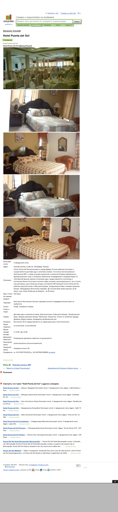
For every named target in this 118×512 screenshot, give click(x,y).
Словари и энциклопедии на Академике (35, 17)
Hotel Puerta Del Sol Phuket (14, 435)
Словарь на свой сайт (68, 13)
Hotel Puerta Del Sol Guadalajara (16, 421)
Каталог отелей (23, 25)
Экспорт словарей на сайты (11, 470)
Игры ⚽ (69, 25)
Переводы (47, 25)
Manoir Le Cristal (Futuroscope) (18, 368)
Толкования (36, 25)
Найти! (77, 22)
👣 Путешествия (10, 466)
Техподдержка (33, 464)
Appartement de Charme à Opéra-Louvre (63, 368)
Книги (58, 25)
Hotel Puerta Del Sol (11, 415)
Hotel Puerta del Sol (11, 388)
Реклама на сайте (43, 464)
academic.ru (8, 24)
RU (79, 13)
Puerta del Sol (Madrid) (12, 451)
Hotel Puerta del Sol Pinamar (14, 428)
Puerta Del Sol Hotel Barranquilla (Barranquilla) (21, 441)
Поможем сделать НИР (21, 365)
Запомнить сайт (53, 13)
